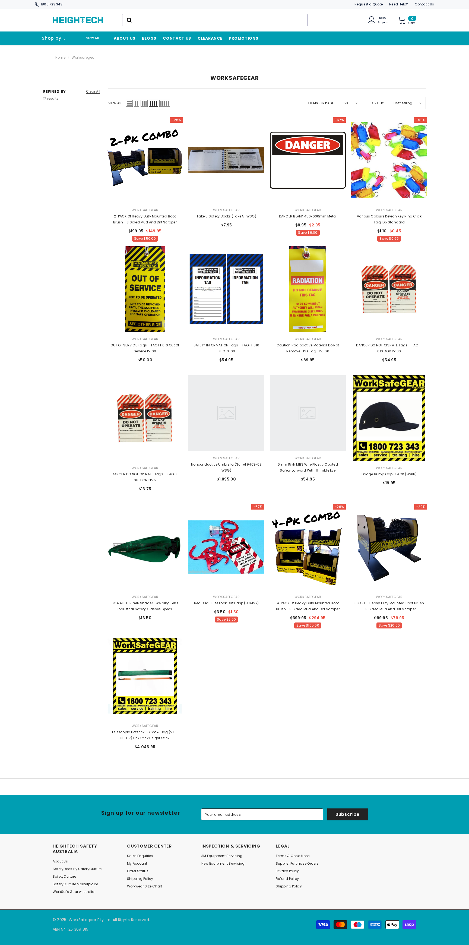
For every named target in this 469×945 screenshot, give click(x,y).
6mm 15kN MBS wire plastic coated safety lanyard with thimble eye (308, 467)
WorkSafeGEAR (145, 210)
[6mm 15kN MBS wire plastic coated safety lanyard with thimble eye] (308, 418)
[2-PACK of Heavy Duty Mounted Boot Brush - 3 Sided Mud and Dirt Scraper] (145, 160)
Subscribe (347, 814)
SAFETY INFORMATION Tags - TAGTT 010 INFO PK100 (226, 348)
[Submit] (128, 20)
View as (115, 103)
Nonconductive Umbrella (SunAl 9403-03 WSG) (226, 467)
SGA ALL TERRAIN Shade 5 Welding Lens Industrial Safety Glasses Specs (145, 606)
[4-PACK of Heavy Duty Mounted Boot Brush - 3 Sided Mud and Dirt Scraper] (308, 547)
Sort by (377, 103)
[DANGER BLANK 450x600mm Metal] (308, 160)
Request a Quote (368, 4)
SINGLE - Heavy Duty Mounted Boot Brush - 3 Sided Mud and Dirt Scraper (389, 606)
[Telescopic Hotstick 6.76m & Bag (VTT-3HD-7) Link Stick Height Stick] (145, 676)
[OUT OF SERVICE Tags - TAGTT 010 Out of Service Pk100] (145, 289)
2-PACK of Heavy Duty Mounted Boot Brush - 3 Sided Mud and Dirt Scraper (145, 219)
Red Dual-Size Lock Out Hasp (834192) (226, 603)
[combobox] (215, 20)
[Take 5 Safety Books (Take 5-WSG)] (226, 160)
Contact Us (424, 4)
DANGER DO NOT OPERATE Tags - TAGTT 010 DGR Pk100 (389, 348)
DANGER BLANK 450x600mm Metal (308, 216)
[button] (129, 103)
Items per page (321, 103)
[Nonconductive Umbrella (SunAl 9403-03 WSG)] (226, 418)
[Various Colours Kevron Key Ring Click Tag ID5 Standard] (389, 160)
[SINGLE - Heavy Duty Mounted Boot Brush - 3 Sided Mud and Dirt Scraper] (389, 547)
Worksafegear (84, 57)
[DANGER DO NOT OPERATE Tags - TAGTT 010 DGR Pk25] (145, 418)
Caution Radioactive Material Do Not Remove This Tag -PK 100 (308, 348)
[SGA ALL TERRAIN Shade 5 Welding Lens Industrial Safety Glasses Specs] (145, 547)
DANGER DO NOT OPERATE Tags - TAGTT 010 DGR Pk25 (145, 477)
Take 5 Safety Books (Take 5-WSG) (226, 216)
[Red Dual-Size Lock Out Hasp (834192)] (226, 547)
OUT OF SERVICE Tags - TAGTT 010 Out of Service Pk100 (144, 348)
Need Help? (398, 4)
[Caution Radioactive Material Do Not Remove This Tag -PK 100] (308, 289)
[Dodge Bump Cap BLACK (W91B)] (389, 418)
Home (60, 57)
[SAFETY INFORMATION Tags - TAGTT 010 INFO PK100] (226, 289)
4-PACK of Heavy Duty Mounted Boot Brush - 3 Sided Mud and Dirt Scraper (308, 606)
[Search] (215, 20)
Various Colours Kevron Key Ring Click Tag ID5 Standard (389, 219)
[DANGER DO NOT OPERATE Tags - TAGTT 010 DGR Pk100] (389, 289)
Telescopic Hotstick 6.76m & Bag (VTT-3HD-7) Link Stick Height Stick (145, 735)
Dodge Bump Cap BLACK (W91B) (389, 474)
